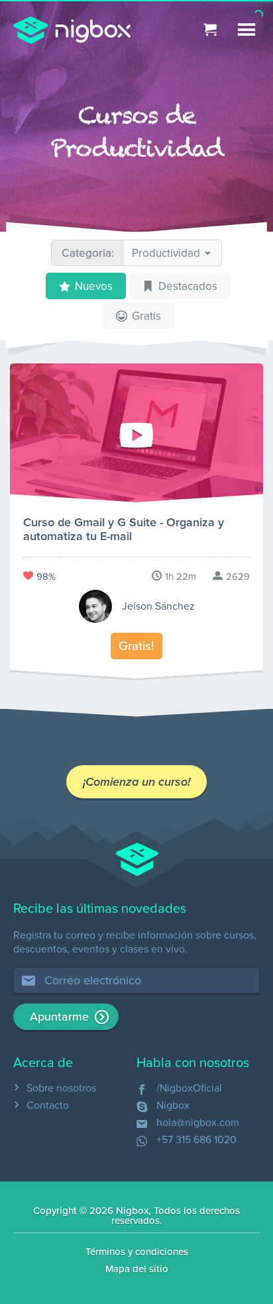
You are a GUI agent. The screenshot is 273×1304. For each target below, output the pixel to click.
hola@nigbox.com (197, 1122)
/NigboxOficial (189, 1088)
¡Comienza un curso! (136, 781)
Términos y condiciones (136, 1252)
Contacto (48, 1105)
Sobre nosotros (61, 1088)
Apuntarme (59, 1016)
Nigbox (173, 1105)
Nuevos (94, 286)
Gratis (146, 316)
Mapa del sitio (136, 1269)
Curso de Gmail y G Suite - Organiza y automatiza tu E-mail (123, 529)
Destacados (187, 286)
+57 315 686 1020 (196, 1140)
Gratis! (136, 646)
